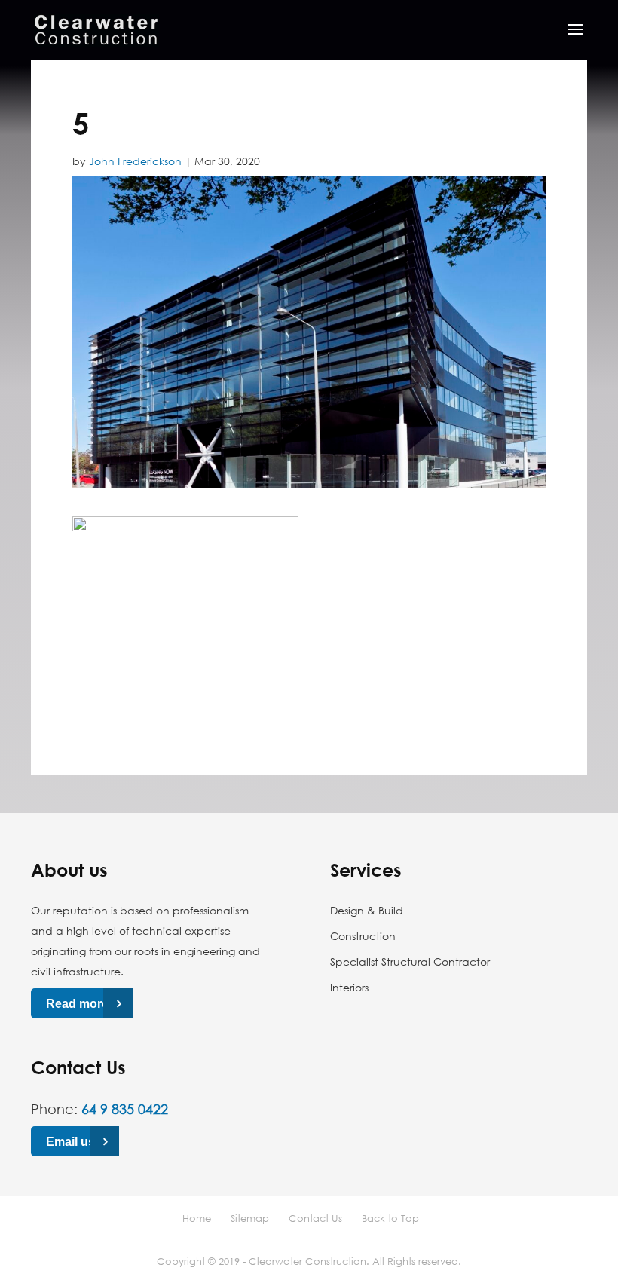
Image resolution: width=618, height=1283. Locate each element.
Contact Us (315, 1218)
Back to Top (390, 1218)
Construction (363, 935)
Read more (77, 1003)
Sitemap (250, 1218)
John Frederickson (135, 161)
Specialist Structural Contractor (410, 961)
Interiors (349, 987)
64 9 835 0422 (124, 1109)
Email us (70, 1140)
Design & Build (366, 910)
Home (196, 1218)
